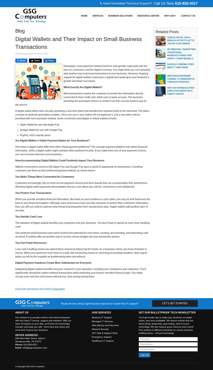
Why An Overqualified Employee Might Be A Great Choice (180, 91)
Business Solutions (120, 16)
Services (97, 16)
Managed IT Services (102, 321)
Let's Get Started (174, 303)
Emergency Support (101, 337)
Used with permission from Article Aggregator (40, 289)
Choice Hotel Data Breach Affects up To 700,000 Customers (180, 40)
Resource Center (148, 16)
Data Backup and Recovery (105, 325)
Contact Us (188, 16)
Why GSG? (170, 16)
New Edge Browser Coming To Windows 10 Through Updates (181, 79)
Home (84, 16)
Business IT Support (102, 317)
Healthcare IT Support (103, 341)
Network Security (100, 329)
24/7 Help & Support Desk (104, 333)
